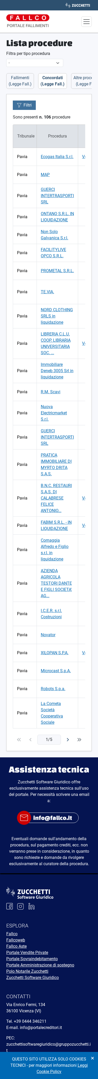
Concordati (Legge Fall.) (53, 80)
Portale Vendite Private (27, 952)
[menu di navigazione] (86, 21)
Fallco (12, 933)
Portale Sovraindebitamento (32, 958)
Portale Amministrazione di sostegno (40, 965)
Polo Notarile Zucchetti (27, 971)
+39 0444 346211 (30, 1021)
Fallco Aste (16, 946)
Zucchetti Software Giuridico (32, 977)
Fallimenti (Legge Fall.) (20, 80)
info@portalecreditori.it (41, 1027)
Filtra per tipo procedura (28, 53)
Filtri (28, 105)
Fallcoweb (15, 940)
